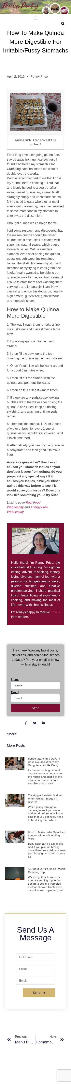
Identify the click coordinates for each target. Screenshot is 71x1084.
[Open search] (62, 23)
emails (55, 612)
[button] (35, 18)
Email (15, 692)
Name (15, 679)
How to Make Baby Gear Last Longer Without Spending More (46, 835)
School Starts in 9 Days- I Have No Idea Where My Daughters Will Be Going (44, 762)
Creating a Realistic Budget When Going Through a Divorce (45, 798)
